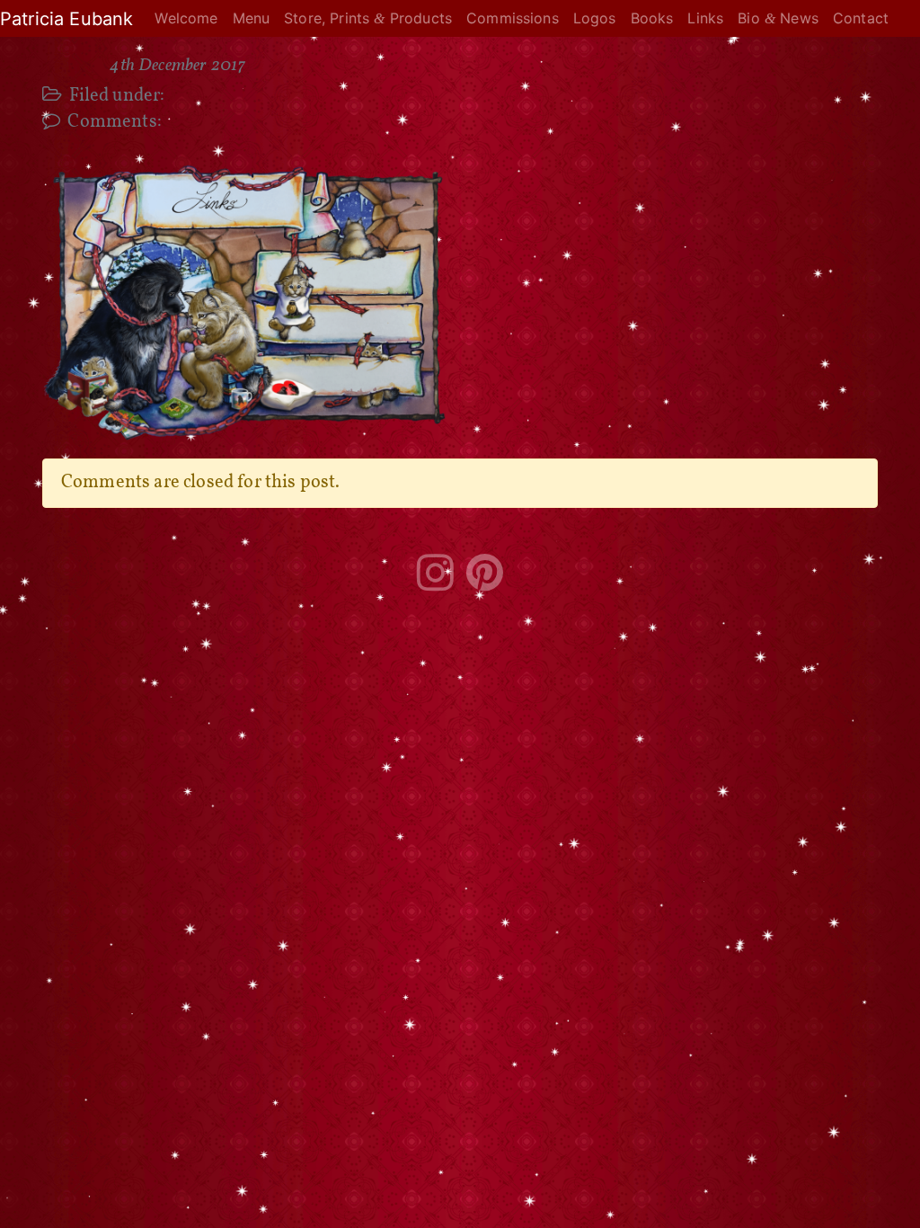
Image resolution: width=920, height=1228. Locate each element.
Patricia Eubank (66, 19)
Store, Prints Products (368, 18)
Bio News (778, 18)
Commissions (512, 18)
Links (705, 18)
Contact (861, 18)
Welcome (186, 18)
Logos (594, 18)
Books (652, 18)
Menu (251, 18)
